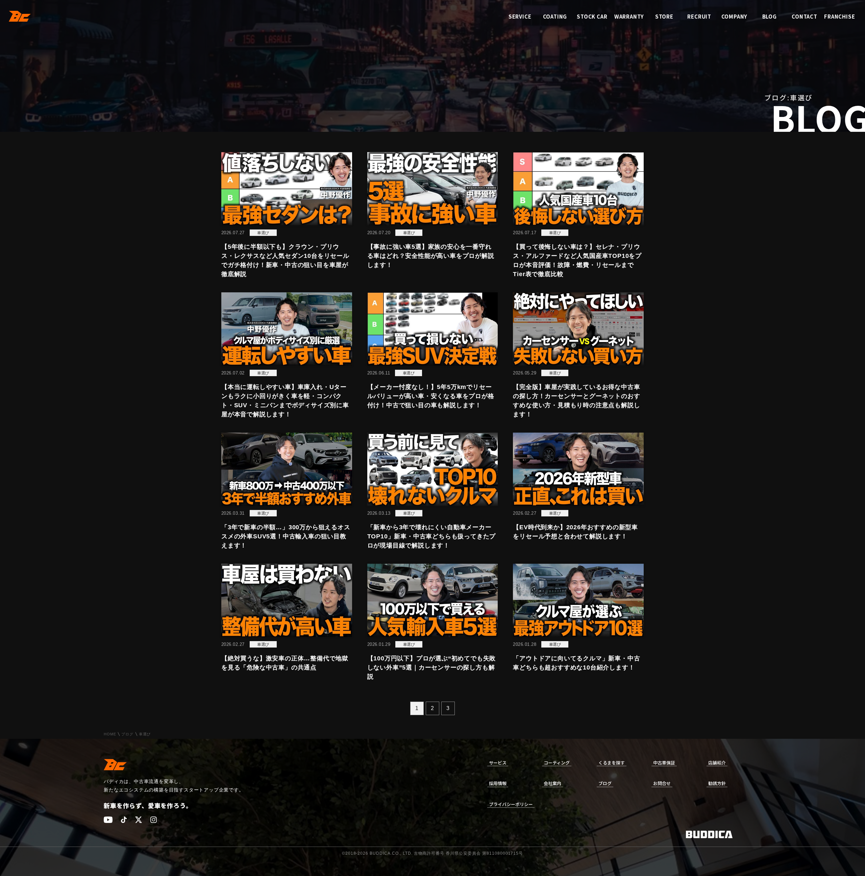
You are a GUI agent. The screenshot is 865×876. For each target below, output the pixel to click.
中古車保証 (664, 762)
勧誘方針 (717, 783)
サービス (497, 762)
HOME (110, 734)
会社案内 (552, 783)
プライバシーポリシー (511, 804)
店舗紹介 (717, 762)
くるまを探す (611, 762)
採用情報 (497, 783)
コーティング (557, 762)
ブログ (127, 734)
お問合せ (662, 783)
